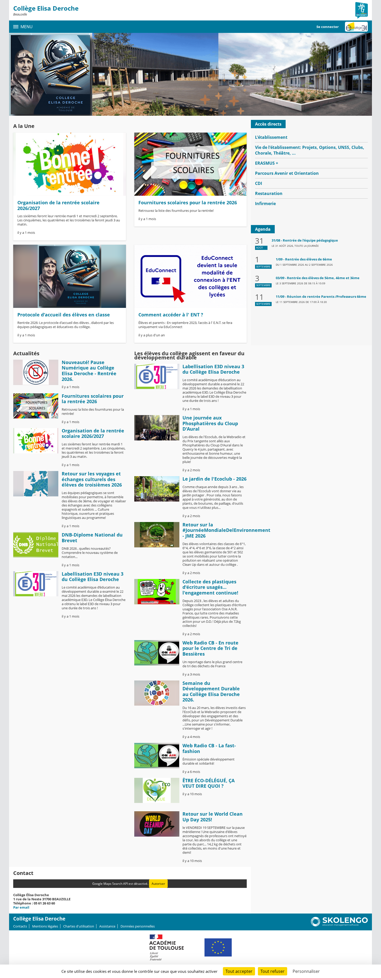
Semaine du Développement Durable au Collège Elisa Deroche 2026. (211, 691)
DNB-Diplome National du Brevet (92, 538)
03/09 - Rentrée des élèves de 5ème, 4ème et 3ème (317, 278)
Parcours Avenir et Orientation (287, 173)
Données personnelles (138, 926)
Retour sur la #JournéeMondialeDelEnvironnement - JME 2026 (226, 530)
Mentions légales (45, 926)
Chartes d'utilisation (78, 926)
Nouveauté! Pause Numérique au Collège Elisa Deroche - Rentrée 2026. (89, 370)
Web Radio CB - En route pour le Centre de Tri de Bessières (210, 648)
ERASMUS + (266, 163)
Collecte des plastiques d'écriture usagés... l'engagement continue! (210, 587)
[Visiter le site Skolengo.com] (339, 925)
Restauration (269, 193)
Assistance (107, 926)
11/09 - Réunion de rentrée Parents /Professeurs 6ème (321, 296)
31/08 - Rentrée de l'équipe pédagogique (305, 240)
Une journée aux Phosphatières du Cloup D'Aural (210, 423)
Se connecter (327, 26)
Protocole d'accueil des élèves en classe (63, 314)
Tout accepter (238, 971)
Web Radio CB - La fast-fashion (209, 748)
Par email (21, 907)
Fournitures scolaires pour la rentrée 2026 (187, 202)
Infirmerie (265, 203)
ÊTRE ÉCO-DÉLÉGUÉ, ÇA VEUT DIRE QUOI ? (208, 783)
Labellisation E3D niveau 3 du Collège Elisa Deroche (92, 577)
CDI (258, 183)
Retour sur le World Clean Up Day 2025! (212, 817)
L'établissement (271, 137)
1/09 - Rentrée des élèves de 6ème (304, 259)
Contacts (20, 926)
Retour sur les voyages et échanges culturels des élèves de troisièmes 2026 (92, 479)
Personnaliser (306, 971)
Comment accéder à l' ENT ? (170, 314)
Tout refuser (272, 971)
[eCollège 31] (356, 26)
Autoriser (158, 883)
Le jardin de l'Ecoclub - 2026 (214, 479)
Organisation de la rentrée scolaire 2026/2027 (58, 205)
